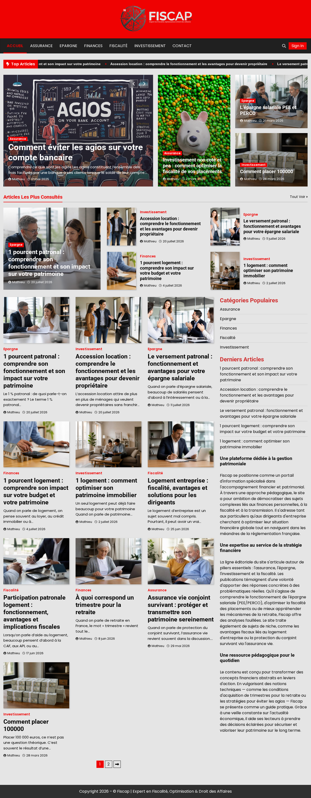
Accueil (15, 46)
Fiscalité (118, 46)
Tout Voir (297, 196)
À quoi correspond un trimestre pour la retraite (105, 605)
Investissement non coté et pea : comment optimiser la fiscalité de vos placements (192, 165)
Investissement (150, 46)
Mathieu (18, 179)
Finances (93, 46)
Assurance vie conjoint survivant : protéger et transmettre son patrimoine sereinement (181, 608)
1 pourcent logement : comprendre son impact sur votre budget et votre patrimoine (167, 270)
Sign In (298, 46)
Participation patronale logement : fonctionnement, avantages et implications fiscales (34, 612)
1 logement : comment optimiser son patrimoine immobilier (268, 270)
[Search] (284, 46)
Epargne (68, 46)
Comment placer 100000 (266, 171)
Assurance (41, 46)
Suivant (117, 764)
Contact (182, 46)
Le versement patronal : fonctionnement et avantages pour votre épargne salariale (272, 226)
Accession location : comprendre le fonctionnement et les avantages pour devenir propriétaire (159, 64)
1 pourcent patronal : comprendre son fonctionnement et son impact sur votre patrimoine (49, 262)
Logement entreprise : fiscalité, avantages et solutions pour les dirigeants (178, 491)
